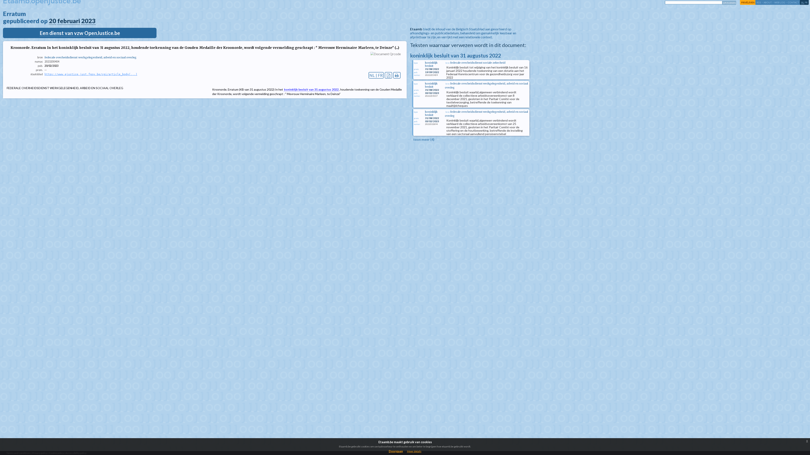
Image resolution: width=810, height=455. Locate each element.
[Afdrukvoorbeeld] (397, 75)
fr (806, 2)
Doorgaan (396, 451)
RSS (759, 2)
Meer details (414, 451)
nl (802, 2)
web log (779, 2)
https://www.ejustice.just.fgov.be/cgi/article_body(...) (91, 74)
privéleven (748, 2)
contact (793, 2)
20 (52, 20)
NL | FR (376, 75)
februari (68, 20)
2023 (88, 20)
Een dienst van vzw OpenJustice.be (80, 33)
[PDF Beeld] (388, 75)
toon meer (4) (423, 139)
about (768, 2)
